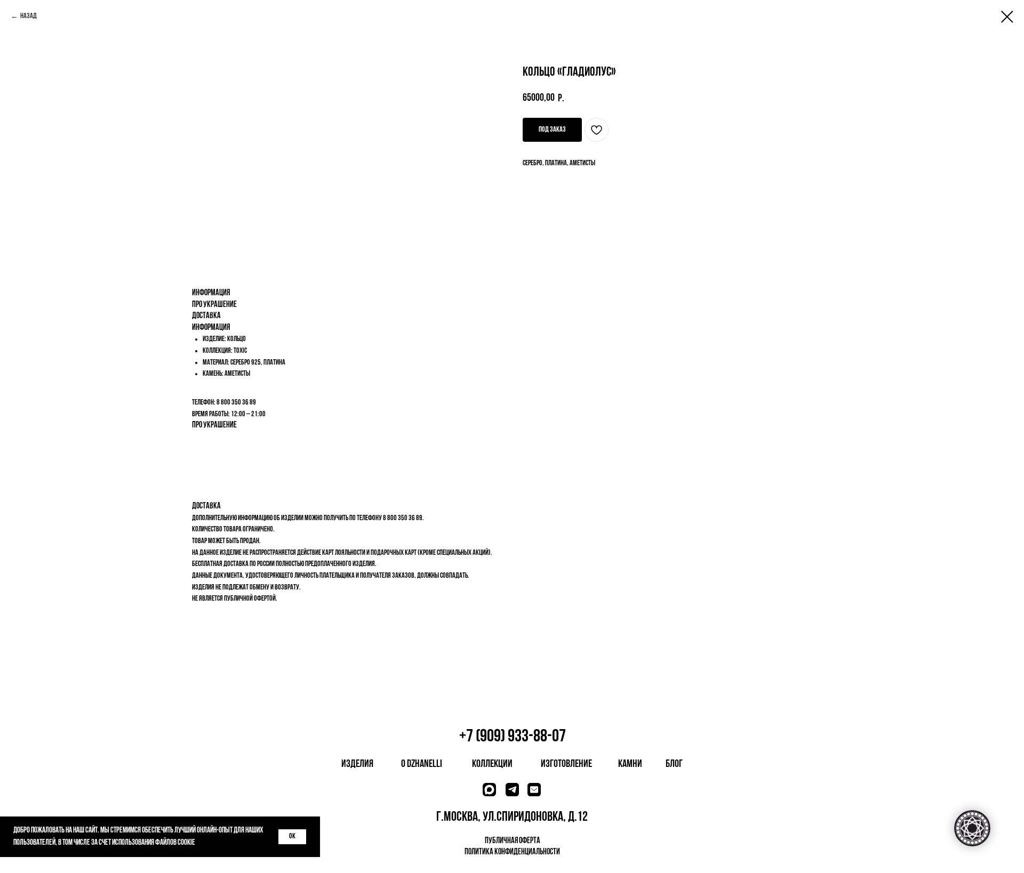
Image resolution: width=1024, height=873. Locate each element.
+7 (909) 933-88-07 (512, 737)
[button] (552, 130)
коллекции (492, 764)
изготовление (566, 764)
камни (630, 764)
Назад (28, 16)
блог (674, 764)
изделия (357, 764)
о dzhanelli (421, 764)
